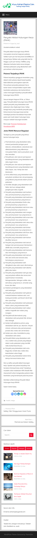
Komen (29, 448)
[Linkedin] (18, 394)
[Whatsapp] (21, 394)
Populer (14, 448)
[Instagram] (24, 394)
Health (8, 400)
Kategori (21, 448)
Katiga (13, 400)
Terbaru (7, 448)
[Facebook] (12, 394)
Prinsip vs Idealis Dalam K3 (23, 454)
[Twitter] (15, 394)
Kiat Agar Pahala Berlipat (22, 464)
